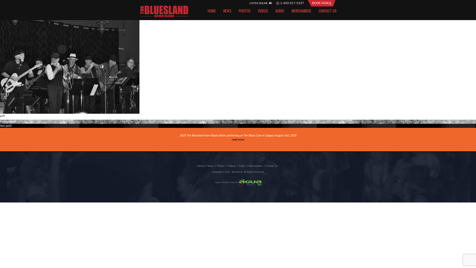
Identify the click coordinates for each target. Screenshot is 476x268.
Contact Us (328, 11)
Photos (244, 11)
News (227, 11)
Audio (279, 11)
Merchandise (301, 11)
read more (245, 143)
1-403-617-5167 (291, 3)
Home (212, 11)
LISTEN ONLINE (259, 3)
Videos (263, 11)
